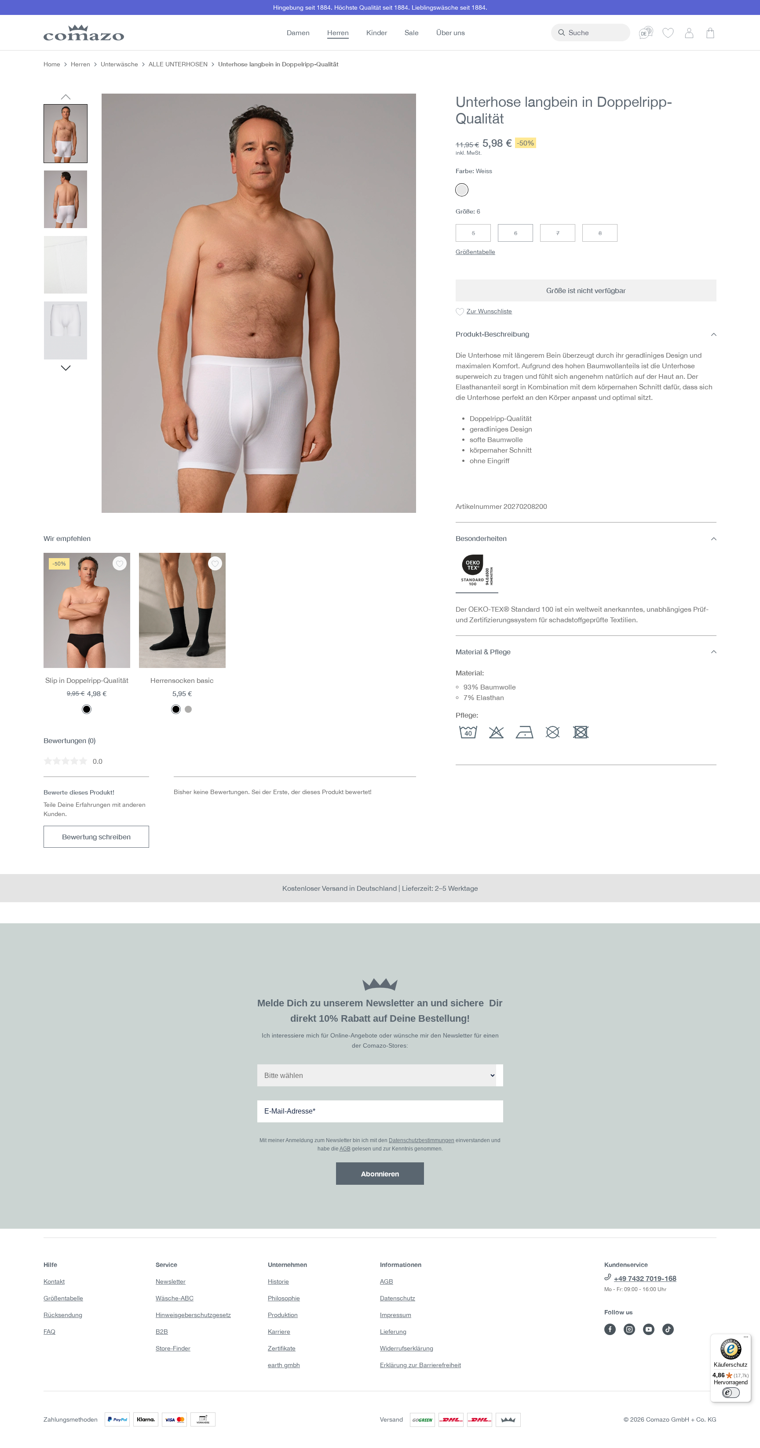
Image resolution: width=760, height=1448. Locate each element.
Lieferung (393, 1331)
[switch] (731, 1392)
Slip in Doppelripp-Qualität (86, 680)
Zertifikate (282, 1348)
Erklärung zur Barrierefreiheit (420, 1364)
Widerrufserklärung (406, 1348)
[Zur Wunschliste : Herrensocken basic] (215, 563)
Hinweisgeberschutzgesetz (193, 1314)
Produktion (283, 1314)
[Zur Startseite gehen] (82, 32)
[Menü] (746, 1339)
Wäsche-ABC (175, 1298)
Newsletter (171, 1281)
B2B (162, 1331)
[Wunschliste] (668, 32)
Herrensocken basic (182, 680)
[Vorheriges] (65, 97)
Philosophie (284, 1298)
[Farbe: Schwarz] (86, 709)
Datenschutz (397, 1298)
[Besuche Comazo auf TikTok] (668, 1329)
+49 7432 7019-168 (645, 1278)
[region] (230, 303)
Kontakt (54, 1281)
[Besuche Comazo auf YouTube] (648, 1329)
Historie (278, 1281)
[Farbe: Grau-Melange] (188, 709)
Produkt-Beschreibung (492, 334)
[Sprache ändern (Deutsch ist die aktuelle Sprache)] (646, 32)
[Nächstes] (65, 369)
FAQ (49, 1331)
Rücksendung (63, 1314)
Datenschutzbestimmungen (421, 1140)
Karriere (279, 1331)
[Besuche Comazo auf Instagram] (629, 1329)
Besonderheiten (481, 538)
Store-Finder (173, 1348)
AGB (345, 1149)
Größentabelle (475, 252)
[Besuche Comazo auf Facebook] (610, 1329)
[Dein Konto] (689, 32)
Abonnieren (380, 1173)
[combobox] (595, 32)
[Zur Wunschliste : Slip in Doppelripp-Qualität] (120, 563)
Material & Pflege (483, 651)
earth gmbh (284, 1364)
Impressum (395, 1314)
